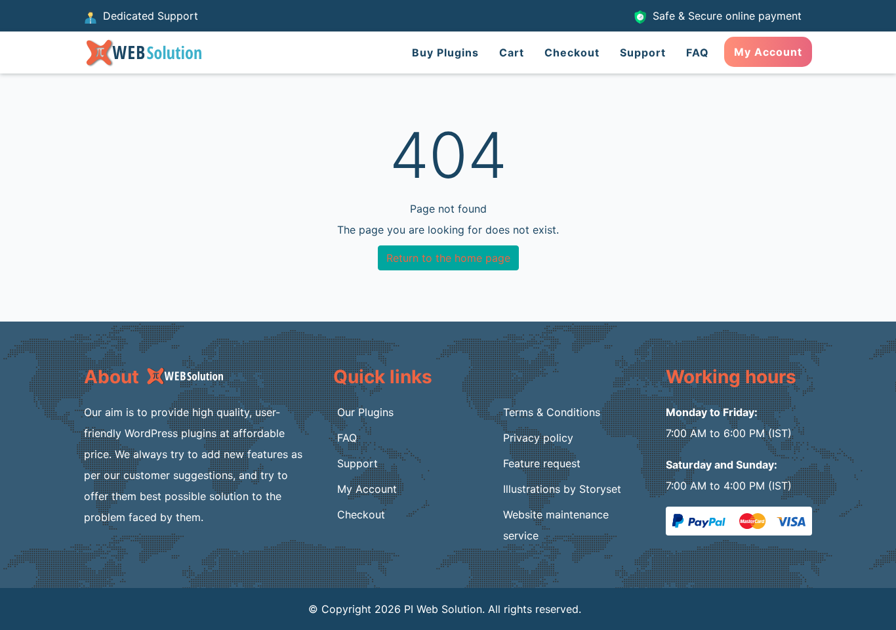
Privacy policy (538, 437)
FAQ (697, 52)
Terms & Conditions (551, 412)
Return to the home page (448, 257)
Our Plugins (365, 412)
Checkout (572, 52)
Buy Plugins (445, 52)
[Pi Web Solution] (142, 51)
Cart (511, 52)
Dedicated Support (149, 15)
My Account (768, 51)
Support (643, 52)
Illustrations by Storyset (562, 488)
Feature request (541, 463)
